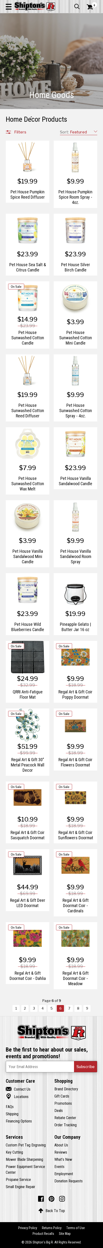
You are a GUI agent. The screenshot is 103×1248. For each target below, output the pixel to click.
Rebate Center (65, 1117)
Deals (58, 1110)
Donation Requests (68, 1181)
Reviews (60, 1152)
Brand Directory (66, 1089)
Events (59, 1166)
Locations (17, 1096)
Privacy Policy (27, 1228)
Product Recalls (43, 1233)
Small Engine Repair (20, 1186)
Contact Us (18, 1089)
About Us (61, 1145)
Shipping (12, 1113)
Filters (20, 132)
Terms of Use (75, 1228)
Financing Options (19, 1121)
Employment (63, 1173)
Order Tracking (65, 1124)
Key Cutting (14, 1152)
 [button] (77, 6)
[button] (8, 6)
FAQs (10, 1106)
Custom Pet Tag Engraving (26, 1145)
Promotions (63, 1103)
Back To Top (51, 1210)
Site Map (65, 1233)
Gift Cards (61, 1096)
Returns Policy (52, 1228)
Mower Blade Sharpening (24, 1159)
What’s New (63, 1159)
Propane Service (18, 1179)
